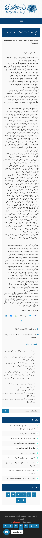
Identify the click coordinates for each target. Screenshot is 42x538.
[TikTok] (16, 526)
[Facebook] (36, 526)
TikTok (13, 494)
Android (18, 500)
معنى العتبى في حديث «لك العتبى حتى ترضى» (21, 471)
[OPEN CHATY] (6, 532)
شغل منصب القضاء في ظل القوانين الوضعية (19, 372)
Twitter (18, 494)
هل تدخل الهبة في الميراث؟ (25, 448)
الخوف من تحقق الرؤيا (27, 433)
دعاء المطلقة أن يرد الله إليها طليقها (22, 438)
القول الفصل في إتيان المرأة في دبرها (21, 458)
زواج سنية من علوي (28, 453)
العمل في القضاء (29, 369)
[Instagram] (26, 526)
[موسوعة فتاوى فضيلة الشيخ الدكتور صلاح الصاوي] (21, 9)
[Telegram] (10, 526)
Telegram (8, 494)
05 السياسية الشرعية (12, 334)
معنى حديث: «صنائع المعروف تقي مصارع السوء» (20, 464)
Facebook (34, 494)
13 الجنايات (34, 337)
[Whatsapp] (5, 526)
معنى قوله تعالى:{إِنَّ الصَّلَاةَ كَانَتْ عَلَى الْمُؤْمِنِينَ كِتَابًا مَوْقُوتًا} (22, 427)
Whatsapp (23, 500)
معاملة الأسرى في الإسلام (26, 390)
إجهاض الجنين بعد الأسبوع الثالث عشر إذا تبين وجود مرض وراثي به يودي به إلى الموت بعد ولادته (19, 378)
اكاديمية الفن (16, 522)
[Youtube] (31, 526)
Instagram (23, 494)
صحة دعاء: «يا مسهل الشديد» (24, 443)
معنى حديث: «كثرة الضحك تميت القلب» (21, 478)
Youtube (28, 494)
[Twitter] (21, 526)
